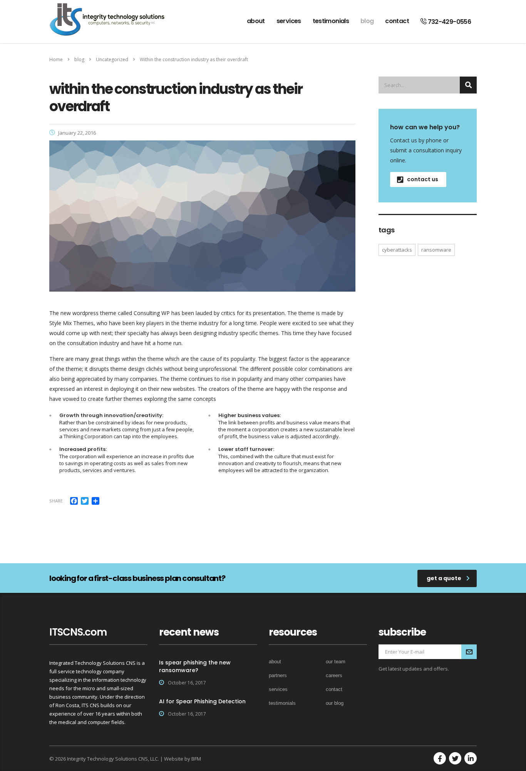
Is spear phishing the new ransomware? (195, 666)
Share (56, 501)
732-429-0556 (448, 21)
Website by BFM (182, 758)
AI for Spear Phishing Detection (202, 701)
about (256, 21)
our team (335, 661)
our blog (334, 703)
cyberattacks (397, 249)
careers (334, 675)
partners (278, 675)
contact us (422, 179)
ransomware (436, 249)
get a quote (444, 578)
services (288, 21)
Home (56, 59)
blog (367, 21)
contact (397, 21)
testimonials (331, 21)
